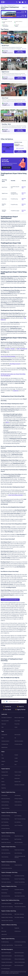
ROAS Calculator (18, 734)
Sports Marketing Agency (19, 965)
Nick (2, 928)
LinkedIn (16, 758)
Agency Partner (21, 709)
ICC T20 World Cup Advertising (20, 941)
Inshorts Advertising (18, 805)
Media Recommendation (19, 741)
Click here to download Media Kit (10, 599)
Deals (2, 727)
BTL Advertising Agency (5, 968)
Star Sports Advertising (5, 828)
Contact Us (8, 706)
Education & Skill (17, 781)
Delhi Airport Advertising (5, 853)
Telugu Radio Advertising (19, 835)
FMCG (2, 778)
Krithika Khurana (18, 931)
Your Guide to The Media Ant (6, 717)
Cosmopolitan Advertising (19, 889)
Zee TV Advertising (4, 822)
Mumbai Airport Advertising (19, 849)
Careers (16, 727)
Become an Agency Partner (19, 717)
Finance (2, 781)
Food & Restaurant (4, 775)
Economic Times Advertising (19, 878)
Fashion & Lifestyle (18, 772)
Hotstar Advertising (4, 805)
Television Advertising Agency (20, 962)
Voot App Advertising (5, 801)
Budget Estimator (4, 747)
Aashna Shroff (4, 934)
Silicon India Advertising (5, 895)
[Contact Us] (20, 2)
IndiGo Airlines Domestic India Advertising (20, 857)
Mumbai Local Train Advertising (7, 906)
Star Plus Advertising (5, 825)
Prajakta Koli (17, 928)
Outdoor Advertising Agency (6, 965)
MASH (2, 737)
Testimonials (3, 723)
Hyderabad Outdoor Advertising (7, 920)
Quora (2, 764)
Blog (2, 754)
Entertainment (17, 778)
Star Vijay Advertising (5, 818)
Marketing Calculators (5, 741)
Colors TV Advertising (18, 825)
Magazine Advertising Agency (6, 955)
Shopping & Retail (4, 772)
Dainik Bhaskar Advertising (19, 875)
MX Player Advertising (18, 798)
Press (15, 764)
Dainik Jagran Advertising (6, 882)
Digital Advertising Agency (19, 952)
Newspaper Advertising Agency (6, 962)
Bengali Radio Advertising (6, 842)
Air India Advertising (5, 849)
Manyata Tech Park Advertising (20, 906)
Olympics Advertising (18, 945)
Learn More (6, 167)
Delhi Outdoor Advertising (19, 914)
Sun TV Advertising (18, 815)
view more (24, 48)
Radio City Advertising (18, 842)
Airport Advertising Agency (6, 952)
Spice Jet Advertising (18, 853)
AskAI (24, 7)
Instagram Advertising (5, 808)
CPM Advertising (17, 795)
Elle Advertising (4, 892)
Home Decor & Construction (19, 784)
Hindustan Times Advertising (20, 882)
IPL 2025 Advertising (5, 941)
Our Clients (8, 709)
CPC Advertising (4, 795)
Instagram (3, 761)
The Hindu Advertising (5, 878)
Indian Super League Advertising (7, 945)
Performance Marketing (5, 798)
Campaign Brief (4, 734)
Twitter (2, 758)
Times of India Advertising (6, 875)
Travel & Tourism (17, 775)
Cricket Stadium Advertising (6, 903)
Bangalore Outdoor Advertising (7, 917)
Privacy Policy (17, 723)
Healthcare (3, 784)
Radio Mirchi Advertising (5, 835)
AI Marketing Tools (4, 744)
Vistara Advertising (4, 856)
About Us (21, 706)
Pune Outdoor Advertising (19, 917)
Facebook (16, 754)
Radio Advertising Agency (19, 955)
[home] (3, 3)
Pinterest (16, 761)
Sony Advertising (18, 822)
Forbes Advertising (4, 889)
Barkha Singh (3, 931)
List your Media (17, 720)
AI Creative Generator (18, 744)
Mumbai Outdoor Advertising (6, 914)
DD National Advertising (5, 815)
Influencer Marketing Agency (20, 959)
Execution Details (21, 148)
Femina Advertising (18, 892)
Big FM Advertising (18, 839)
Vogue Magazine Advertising (19, 895)
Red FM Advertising (4, 839)
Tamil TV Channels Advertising (20, 818)
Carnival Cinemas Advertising (6, 868)
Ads (15, 737)
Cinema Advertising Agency (6, 959)
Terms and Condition (5, 720)
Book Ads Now (24, 187)
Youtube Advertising (18, 801)
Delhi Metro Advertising (19, 903)
